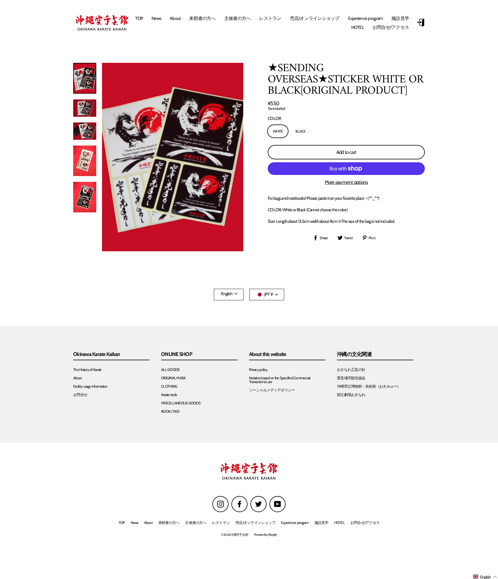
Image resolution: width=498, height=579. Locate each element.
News (156, 18)
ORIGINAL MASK (173, 378)
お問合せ (80, 395)
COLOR (274, 118)
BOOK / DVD (170, 411)
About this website (267, 354)
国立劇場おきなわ (351, 395)
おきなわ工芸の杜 (351, 369)
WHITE (278, 131)
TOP (139, 18)
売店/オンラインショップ (314, 18)
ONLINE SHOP (176, 354)
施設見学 (400, 18)
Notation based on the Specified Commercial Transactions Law (279, 380)
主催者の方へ (237, 18)
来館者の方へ (202, 18)
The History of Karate (87, 369)
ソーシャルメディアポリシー (272, 390)
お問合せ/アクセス (391, 27)
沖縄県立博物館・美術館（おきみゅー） (369, 386)
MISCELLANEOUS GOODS (181, 403)
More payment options (346, 182)
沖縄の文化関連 (354, 354)
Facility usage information (90, 386)
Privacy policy (258, 369)
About (175, 18)
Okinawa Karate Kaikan (96, 354)
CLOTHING (169, 386)
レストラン (270, 18)
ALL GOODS (170, 369)
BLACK (300, 131)
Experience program (365, 18)
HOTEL (357, 27)
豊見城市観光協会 (351, 378)
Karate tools (169, 395)
